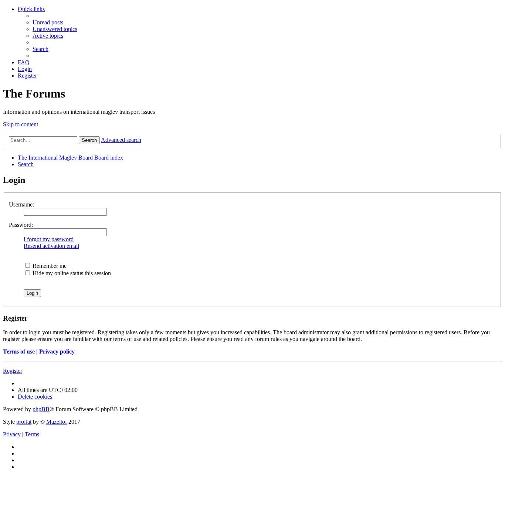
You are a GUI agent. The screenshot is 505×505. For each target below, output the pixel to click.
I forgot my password (49, 239)
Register (12, 371)
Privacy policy (57, 351)
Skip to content (20, 124)
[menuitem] (48, 22)
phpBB (41, 409)
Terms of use (19, 351)
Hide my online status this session (71, 273)
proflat (23, 422)
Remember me (49, 266)
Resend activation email (51, 246)
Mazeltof (56, 422)
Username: (21, 204)
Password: (21, 225)
